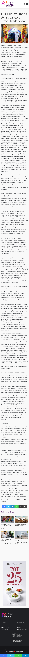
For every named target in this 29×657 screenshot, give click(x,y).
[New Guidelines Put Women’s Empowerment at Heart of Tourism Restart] (7, 534)
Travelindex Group (19, 651)
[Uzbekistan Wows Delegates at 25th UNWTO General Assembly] (7, 519)
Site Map (19, 627)
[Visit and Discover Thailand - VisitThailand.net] (7, 4)
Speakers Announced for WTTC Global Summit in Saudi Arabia (21, 526)
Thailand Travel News (22, 629)
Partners (19, 625)
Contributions (20, 622)
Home (3, 10)
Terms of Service (5, 627)
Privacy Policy (4, 629)
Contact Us (3, 625)
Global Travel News (10, 10)
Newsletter (4, 624)
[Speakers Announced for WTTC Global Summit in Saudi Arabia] (21, 519)
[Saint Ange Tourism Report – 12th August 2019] (21, 535)
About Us (3, 622)
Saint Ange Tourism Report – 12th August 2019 (21, 542)
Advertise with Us (21, 624)
